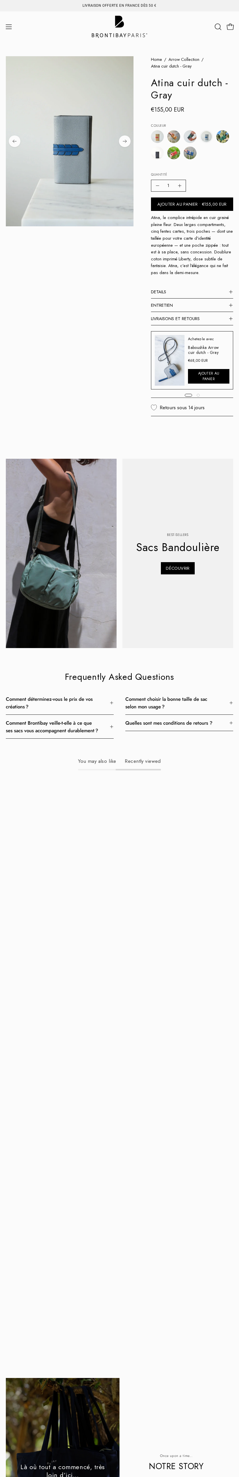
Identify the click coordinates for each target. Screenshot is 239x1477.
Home (156, 59)
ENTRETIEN (162, 305)
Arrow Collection (183, 59)
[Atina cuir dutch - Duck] (190, 136)
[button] (217, 27)
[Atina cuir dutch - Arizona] (157, 136)
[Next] (125, 141)
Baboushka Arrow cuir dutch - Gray (203, 349)
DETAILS (158, 292)
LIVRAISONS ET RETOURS (175, 318)
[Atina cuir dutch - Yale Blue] (190, 153)
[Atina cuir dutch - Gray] (206, 136)
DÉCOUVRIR (177, 568)
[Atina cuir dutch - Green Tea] (222, 136)
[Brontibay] (119, 27)
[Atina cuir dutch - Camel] (173, 136)
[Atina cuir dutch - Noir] (157, 153)
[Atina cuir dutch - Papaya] (173, 153)
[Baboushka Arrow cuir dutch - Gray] (169, 360)
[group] (119, 5)
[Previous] (14, 141)
